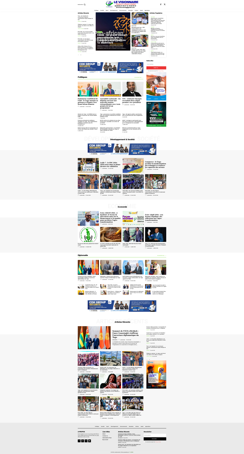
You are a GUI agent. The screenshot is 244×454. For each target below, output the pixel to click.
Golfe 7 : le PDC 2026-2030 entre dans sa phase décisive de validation (110, 164)
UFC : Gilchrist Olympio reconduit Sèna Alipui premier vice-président (132, 100)
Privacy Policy (160, 70)
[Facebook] (160, 4)
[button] (82, 4)
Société (79, 21)
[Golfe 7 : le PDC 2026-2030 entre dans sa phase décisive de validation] (88, 165)
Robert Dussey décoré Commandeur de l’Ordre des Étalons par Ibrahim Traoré (88, 128)
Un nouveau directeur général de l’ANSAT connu (88, 244)
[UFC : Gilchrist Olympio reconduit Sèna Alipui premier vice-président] (132, 89)
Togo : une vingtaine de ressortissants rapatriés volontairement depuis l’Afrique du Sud (85, 17)
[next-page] (80, 55)
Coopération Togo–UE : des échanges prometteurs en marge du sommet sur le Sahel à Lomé (92, 286)
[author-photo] (78, 106)
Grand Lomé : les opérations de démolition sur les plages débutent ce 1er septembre (110, 368)
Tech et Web (80, 28)
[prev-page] (78, 55)
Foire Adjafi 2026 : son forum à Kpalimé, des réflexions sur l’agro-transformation (154, 217)
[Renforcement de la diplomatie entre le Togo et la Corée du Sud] (126, 292)
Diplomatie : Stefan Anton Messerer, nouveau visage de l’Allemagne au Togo (110, 277)
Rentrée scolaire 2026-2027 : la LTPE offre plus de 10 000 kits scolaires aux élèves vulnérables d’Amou (139, 51)
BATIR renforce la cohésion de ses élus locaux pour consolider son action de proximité (110, 121)
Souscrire (154, 438)
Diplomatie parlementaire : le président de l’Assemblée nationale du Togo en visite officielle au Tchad (110, 129)
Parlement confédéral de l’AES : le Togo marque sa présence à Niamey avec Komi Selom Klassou (88, 101)
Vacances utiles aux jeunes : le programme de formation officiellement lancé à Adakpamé (88, 368)
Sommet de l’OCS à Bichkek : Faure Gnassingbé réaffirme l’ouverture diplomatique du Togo (87, 277)
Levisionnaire (82, 106)
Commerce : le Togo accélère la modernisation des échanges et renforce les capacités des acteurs (155, 164)
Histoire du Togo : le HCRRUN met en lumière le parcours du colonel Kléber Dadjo (87, 115)
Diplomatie (114, 339)
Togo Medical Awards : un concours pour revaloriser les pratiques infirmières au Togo (157, 53)
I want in (155, 67)
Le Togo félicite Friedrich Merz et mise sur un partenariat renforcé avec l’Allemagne (159, 292)
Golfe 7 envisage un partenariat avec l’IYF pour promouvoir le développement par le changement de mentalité (132, 121)
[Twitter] (164, 4)
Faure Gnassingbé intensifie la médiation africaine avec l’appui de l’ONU (159, 286)
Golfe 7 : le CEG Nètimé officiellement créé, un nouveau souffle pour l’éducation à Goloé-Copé (88, 192)
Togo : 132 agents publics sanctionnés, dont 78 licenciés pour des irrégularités (132, 115)
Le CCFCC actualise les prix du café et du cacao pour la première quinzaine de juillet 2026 (110, 245)
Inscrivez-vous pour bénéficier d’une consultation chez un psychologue (158, 37)
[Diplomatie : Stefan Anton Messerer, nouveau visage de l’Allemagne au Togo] (110, 267)
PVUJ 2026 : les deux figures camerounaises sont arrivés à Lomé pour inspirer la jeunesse (85, 40)
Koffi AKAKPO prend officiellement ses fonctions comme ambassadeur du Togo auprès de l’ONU (133, 277)
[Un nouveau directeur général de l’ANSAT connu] (88, 234)
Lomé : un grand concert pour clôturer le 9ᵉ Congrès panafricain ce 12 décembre (112, 39)
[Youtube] (89, 440)
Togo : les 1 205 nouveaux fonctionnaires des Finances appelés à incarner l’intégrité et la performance (155, 245)
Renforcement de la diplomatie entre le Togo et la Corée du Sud (136, 292)
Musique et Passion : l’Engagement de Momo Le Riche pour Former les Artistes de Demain (158, 30)
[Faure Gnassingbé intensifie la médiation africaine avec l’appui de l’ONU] (148, 286)
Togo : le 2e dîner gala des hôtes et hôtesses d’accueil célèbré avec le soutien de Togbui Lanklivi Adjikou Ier (131, 414)
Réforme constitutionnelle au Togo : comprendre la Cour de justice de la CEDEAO (131, 129)
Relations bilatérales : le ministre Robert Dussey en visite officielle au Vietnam (91, 292)
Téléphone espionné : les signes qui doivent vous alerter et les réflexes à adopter (86, 25)
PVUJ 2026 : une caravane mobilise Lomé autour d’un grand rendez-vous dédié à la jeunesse (86, 33)
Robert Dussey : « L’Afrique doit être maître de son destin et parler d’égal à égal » (114, 292)
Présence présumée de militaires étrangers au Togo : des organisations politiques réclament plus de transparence (87, 122)
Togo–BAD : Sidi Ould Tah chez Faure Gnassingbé (132, 244)
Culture (79, 51)
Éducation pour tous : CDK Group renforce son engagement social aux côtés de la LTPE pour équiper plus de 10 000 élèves (139, 30)
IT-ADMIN (131, 452)
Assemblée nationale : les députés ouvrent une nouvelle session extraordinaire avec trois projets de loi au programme (110, 103)
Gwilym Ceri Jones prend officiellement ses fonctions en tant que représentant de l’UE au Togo (136, 286)
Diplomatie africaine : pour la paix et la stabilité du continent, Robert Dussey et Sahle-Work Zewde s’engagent (155, 277)
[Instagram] (82, 440)
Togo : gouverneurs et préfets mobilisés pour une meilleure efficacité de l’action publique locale (110, 115)
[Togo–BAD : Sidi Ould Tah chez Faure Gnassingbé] (133, 234)
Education (134, 25)
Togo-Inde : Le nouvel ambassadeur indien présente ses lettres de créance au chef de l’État (114, 286)
